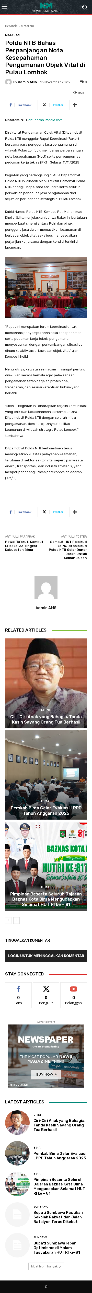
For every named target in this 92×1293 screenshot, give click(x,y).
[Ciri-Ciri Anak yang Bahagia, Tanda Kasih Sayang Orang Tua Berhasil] (46, 683)
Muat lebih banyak (44, 1266)
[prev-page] (8, 920)
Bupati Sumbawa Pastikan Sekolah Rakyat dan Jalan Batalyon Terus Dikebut (58, 1217)
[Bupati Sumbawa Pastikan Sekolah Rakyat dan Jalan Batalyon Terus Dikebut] (17, 1214)
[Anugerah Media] (46, 7)
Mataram (27, 26)
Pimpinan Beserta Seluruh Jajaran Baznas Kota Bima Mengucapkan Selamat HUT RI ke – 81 (46, 899)
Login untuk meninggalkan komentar (46, 955)
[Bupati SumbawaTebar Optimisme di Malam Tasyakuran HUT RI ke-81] (17, 1245)
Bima (45, 801)
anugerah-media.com (45, 120)
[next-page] (16, 920)
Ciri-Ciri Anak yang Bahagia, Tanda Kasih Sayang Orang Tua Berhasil (46, 719)
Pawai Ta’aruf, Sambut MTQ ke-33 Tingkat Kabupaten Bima (24, 546)
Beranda (11, 26)
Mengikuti (46, 986)
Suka (18, 986)
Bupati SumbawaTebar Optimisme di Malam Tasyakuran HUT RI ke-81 (56, 1248)
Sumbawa (40, 1206)
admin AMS (27, 82)
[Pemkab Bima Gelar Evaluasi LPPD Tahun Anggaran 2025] (46, 775)
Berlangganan (73, 986)
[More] (75, 105)
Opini (45, 710)
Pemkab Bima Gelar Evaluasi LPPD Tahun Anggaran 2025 (46, 810)
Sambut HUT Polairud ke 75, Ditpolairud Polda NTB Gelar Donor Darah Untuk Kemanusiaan (68, 550)
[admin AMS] (9, 82)
